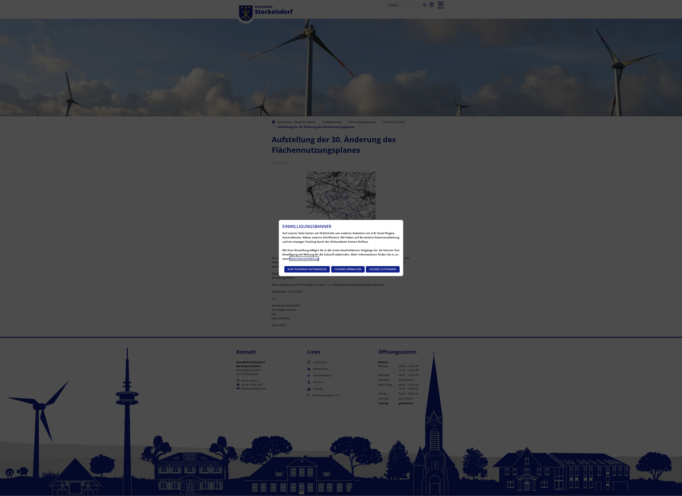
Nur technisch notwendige (307, 269)
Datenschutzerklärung (304, 258)
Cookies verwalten (347, 269)
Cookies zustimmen (382, 269)
